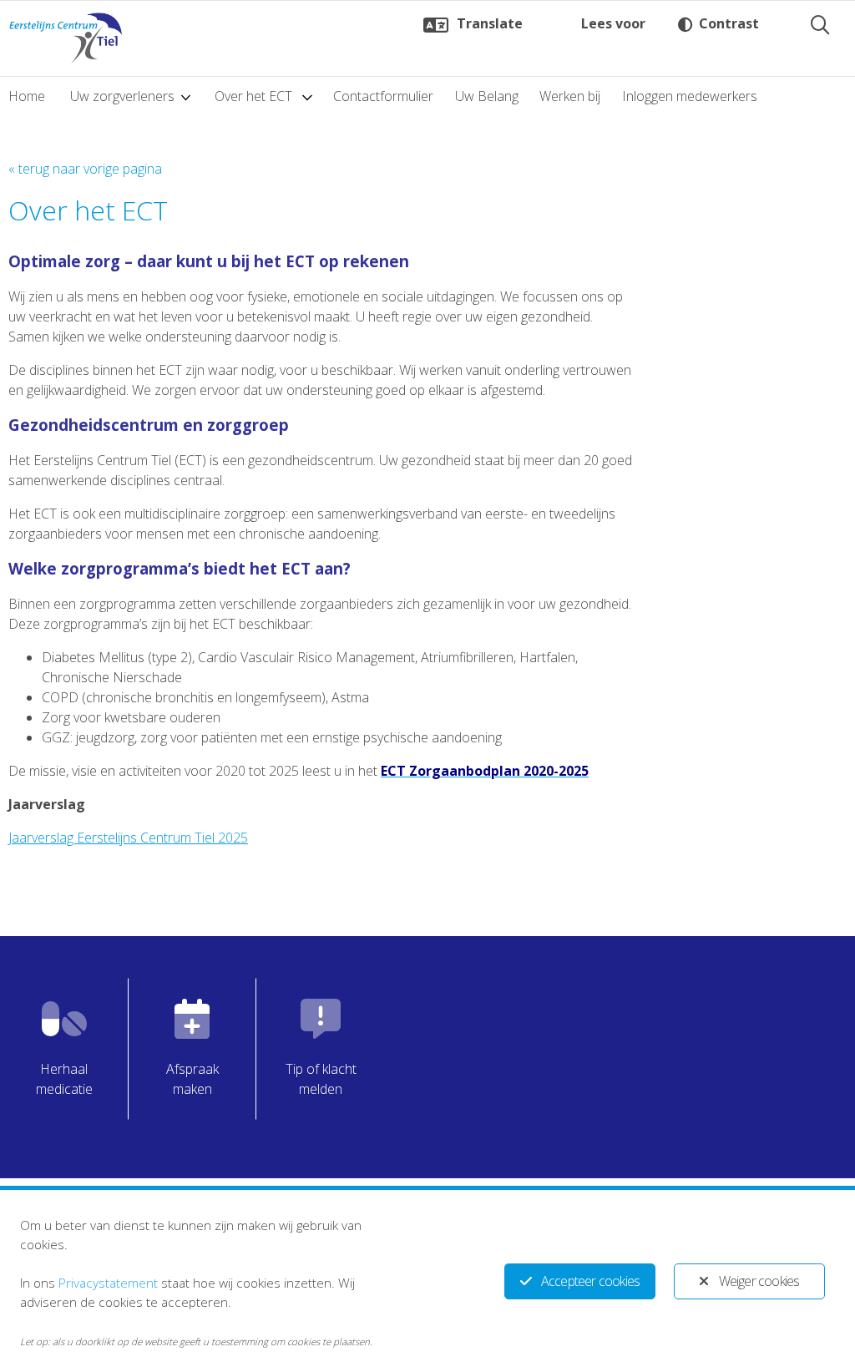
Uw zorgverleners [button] (122, 96)
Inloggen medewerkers (689, 96)
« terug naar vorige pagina (85, 168)
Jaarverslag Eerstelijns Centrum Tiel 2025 (128, 837)
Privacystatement (108, 1282)
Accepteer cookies (590, 1281)
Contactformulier (383, 96)
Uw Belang (487, 96)
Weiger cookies (759, 1281)
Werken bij (569, 96)
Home (26, 96)
